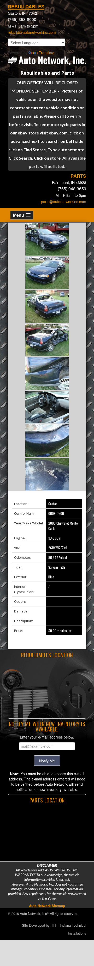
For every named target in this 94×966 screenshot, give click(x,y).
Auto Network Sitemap (47, 905)
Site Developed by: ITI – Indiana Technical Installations (54, 929)
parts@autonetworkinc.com (63, 201)
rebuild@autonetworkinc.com (32, 32)
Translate (46, 52)
